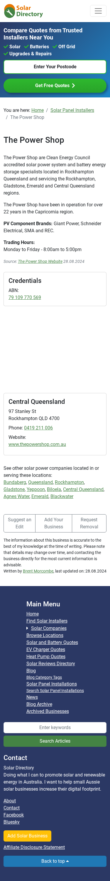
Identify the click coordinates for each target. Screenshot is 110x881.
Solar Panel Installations (51, 684)
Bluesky (12, 822)
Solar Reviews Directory (50, 663)
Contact (12, 808)
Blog (31, 670)
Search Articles (55, 741)
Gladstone (14, 489)
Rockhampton (69, 482)
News (32, 697)
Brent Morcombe (38, 571)
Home (32, 614)
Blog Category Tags (44, 677)
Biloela (54, 489)
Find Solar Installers (46, 621)
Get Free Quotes (52, 85)
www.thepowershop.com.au (37, 444)
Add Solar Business (27, 836)
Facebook (14, 815)
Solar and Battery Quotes (52, 642)
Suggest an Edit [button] (19, 523)
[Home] (27, 11)
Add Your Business (53, 523)
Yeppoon (36, 489)
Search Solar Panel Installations (55, 690)
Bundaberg (15, 482)
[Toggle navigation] (98, 11)
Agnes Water (16, 496)
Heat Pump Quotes (45, 656)
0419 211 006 (38, 428)
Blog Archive (39, 704)
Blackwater (61, 496)
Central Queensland (83, 489)
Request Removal (89, 523)
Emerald (39, 496)
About (10, 801)
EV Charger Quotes (45, 649)
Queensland (40, 482)
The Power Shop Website (40, 261)
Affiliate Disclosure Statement (34, 847)
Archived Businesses (47, 711)
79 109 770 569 (25, 297)
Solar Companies (49, 628)
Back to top (53, 861)
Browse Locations (44, 635)
